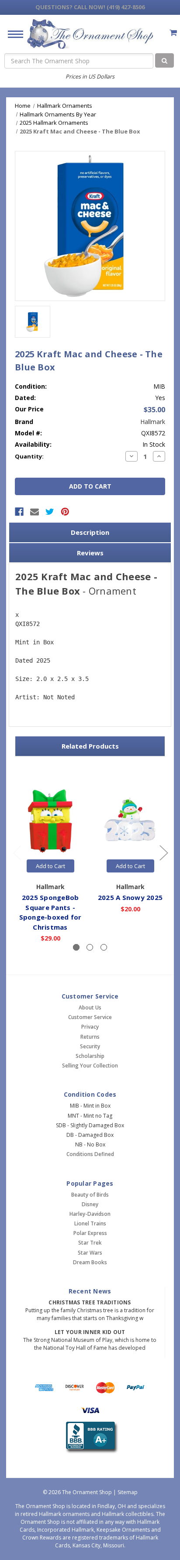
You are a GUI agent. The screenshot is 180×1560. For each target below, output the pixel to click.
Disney (90, 1204)
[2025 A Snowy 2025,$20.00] (130, 821)
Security (90, 1046)
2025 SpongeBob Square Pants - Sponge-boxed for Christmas (50, 912)
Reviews (90, 552)
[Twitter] (49, 512)
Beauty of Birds (90, 1194)
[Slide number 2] (90, 947)
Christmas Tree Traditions (89, 1302)
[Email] (34, 512)
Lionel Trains (90, 1223)
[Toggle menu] (12, 34)
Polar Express (90, 1233)
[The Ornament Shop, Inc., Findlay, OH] (90, 1437)
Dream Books (90, 1262)
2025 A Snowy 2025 (130, 897)
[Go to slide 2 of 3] (163, 852)
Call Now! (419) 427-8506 (90, 7)
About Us (90, 1007)
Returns (90, 1036)
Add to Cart (50, 866)
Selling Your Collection (90, 1065)
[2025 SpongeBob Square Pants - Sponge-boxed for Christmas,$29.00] (50, 821)
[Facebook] (19, 512)
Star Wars (90, 1252)
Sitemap (128, 1492)
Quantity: (29, 456)
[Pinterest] (65, 512)
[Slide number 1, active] (76, 947)
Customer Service (90, 1017)
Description (90, 532)
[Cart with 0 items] (173, 32)
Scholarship (90, 1056)
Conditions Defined (90, 1154)
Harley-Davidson (90, 1214)
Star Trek (90, 1242)
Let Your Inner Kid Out (90, 1332)
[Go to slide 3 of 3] (17, 852)
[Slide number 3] (103, 947)
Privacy (90, 1026)
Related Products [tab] (90, 746)
